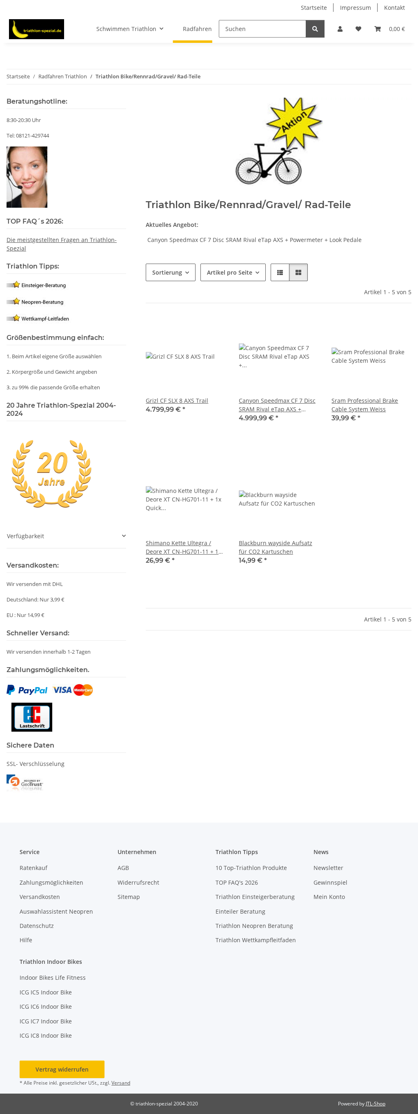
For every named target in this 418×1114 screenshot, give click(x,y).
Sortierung (167, 272)
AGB (123, 868)
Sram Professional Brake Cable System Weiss (364, 405)
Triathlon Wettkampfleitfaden (256, 940)
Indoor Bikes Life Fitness (53, 977)
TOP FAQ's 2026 (237, 882)
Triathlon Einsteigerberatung (255, 897)
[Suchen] (315, 29)
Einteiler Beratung (240, 911)
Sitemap (129, 897)
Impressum (355, 7)
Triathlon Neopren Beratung (254, 926)
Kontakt (394, 7)
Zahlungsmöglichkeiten (51, 882)
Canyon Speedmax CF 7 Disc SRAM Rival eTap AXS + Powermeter (277, 405)
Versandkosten (40, 897)
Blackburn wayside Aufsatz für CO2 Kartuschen (275, 547)
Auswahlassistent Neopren (56, 911)
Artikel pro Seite (229, 272)
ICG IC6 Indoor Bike (46, 1006)
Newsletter (328, 868)
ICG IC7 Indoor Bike (46, 1021)
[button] (340, 29)
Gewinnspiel (330, 882)
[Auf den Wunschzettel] (212, 330)
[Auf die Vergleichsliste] (191, 330)
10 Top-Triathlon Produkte (251, 868)
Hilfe (26, 940)
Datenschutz (37, 926)
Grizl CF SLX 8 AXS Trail (177, 400)
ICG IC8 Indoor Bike (46, 1035)
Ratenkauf (33, 868)
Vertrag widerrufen (62, 1069)
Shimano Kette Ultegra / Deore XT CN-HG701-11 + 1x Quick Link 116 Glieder (183, 547)
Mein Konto (329, 897)
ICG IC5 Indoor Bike (46, 992)
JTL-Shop (375, 1103)
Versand (120, 1082)
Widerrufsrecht (138, 882)
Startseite (314, 7)
